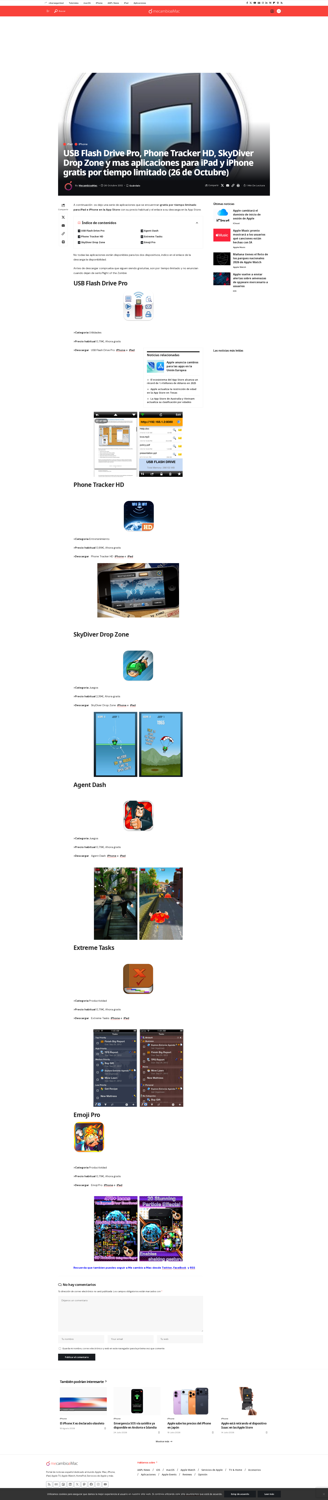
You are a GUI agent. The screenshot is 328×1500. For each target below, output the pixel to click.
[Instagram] (263, 3)
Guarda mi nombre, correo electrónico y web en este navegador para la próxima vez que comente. (113, 1348)
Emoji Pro (149, 242)
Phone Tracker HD (92, 236)
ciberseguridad (56, 3)
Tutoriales (73, 3)
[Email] (227, 185)
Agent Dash (151, 230)
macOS (87, 3)
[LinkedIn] (266, 3)
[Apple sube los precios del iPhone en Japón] (190, 1401)
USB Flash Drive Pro (93, 230)
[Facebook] (247, 3)
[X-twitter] (77, 1484)
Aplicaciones (140, 3)
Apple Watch (239, 267)
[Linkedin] (70, 1484)
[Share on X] (222, 185)
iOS (234, 291)
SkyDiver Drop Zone (93, 242)
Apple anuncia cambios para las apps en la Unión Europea (182, 366)
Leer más (269, 1494)
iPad (126, 3)
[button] (60, 11)
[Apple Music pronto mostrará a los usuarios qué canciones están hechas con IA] (221, 235)
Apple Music (239, 247)
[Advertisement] (164, 45)
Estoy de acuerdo (240, 1494)
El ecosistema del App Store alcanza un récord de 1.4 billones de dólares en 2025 (172, 381)
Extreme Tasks (153, 236)
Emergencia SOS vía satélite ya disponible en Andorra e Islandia (135, 1425)
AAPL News (113, 3)
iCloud (236, 223)
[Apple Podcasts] (278, 3)
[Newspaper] (56, 1484)
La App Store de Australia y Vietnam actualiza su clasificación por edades (171, 400)
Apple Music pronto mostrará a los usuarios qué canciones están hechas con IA (249, 236)
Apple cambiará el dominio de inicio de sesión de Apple (247, 214)
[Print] (238, 185)
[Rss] (282, 3)
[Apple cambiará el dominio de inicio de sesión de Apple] (221, 215)
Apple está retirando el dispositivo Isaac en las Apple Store (244, 1425)
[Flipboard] (274, 3)
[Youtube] (105, 1484)
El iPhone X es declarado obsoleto (82, 1423)
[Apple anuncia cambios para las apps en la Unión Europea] (155, 366)
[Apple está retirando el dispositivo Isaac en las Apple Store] (244, 1401)
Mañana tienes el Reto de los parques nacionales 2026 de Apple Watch (250, 258)
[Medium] (270, 3)
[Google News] (259, 3)
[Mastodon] (84, 1484)
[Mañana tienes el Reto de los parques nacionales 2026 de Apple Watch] (221, 258)
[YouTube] (255, 3)
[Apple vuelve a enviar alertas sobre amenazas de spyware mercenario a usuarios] (221, 278)
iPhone (99, 3)
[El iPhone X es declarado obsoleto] (83, 1401)
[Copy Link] (232, 185)
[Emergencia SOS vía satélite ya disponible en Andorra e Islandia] (137, 1401)
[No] (323, 1494)
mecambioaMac (88, 185)
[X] (251, 3)
